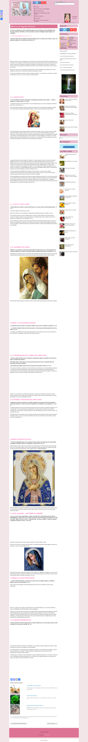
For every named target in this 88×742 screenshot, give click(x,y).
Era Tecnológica (46, 734)
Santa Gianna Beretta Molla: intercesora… (18, 723)
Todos (70, 45)
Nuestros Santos (39, 16)
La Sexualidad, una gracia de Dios (34, 685)
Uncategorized (63, 47)
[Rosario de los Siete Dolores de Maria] (35, 705)
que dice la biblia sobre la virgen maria (41, 716)
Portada (37, 7)
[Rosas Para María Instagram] (39, 2)
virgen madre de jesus (50, 716)
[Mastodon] (1, 13)
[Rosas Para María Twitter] (37, 2)
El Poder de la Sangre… (52, 723)
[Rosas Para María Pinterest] (42, 2)
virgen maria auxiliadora (16, 717)
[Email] (1, 16)
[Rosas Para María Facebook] (34, 2)
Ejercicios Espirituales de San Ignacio (42, 13)
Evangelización (64, 43)
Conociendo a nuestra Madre (42, 9)
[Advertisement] (34, 51)
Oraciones (37, 18)
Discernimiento (64, 39)
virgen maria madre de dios (24, 717)
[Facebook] (1, 11)
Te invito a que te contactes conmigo (41, 20)
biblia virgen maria (32, 716)
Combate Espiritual (62, 37)
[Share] (1, 19)
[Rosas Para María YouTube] (45, 2)
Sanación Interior (39, 11)
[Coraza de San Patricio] (32, 695)
